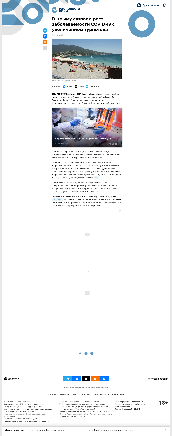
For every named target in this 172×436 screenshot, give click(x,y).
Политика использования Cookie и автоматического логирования (26, 415)
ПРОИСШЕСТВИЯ (93, 387)
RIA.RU (115, 394)
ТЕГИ (122, 394)
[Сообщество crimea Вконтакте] (76, 378)
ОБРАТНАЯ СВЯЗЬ (101, 394)
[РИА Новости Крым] (65, 10)
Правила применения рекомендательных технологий (26, 421)
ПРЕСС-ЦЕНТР (65, 394)
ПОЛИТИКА (69, 387)
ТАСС (96, 177)
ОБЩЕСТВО (79, 387)
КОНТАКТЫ (86, 394)
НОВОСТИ (52, 394)
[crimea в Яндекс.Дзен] (86, 378)
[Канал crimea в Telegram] (67, 378)
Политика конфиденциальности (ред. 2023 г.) (22, 419)
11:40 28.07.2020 (57, 35)
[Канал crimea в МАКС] (104, 378)
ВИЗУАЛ (104, 387)
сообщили (57, 199)
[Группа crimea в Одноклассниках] (95, 378)
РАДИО (76, 394)
